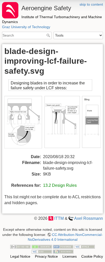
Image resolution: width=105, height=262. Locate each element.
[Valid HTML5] (84, 246)
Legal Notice (20, 256)
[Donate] (42, 246)
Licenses (69, 256)
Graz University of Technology (26, 27)
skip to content (91, 4)
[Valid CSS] (42, 251)
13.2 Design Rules (60, 185)
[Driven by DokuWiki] (63, 251)
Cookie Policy (92, 256)
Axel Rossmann (88, 218)
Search (48, 35)
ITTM (58, 218)
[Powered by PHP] (63, 246)
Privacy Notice (46, 256)
